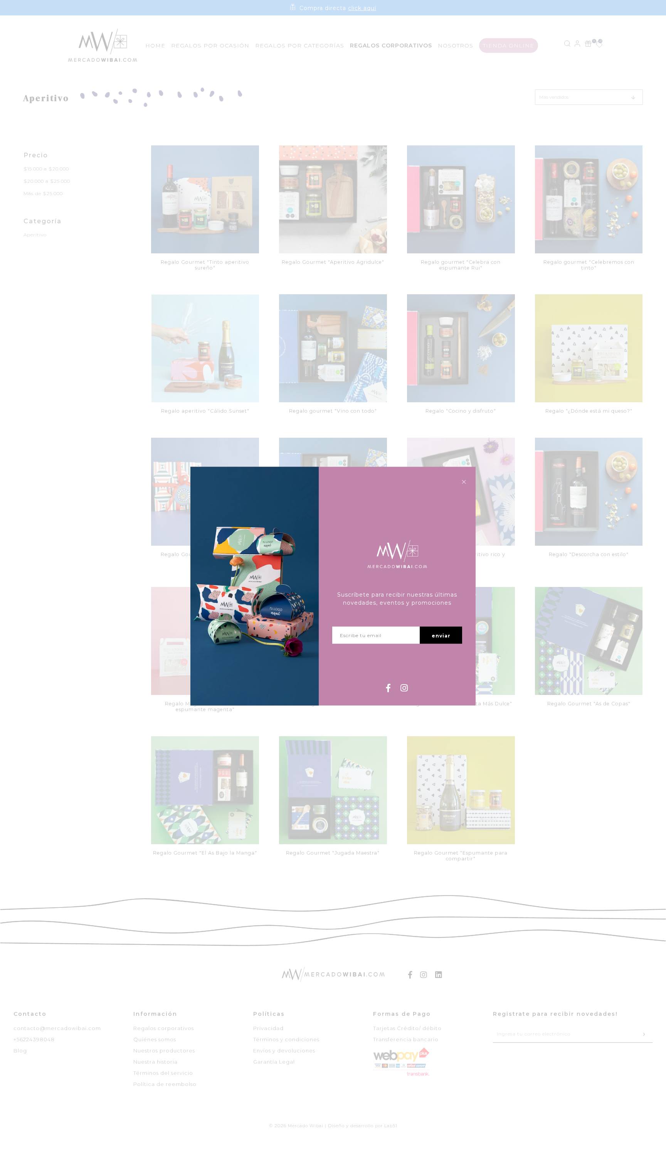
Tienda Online (508, 45)
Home (155, 45)
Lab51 (390, 1125)
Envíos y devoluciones (284, 1050)
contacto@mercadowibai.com (57, 1028)
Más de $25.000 (43, 193)
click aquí (362, 8)
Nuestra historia (155, 1062)
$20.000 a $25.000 (47, 181)
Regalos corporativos (163, 1028)
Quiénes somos (154, 1039)
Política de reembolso (165, 1084)
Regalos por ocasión (210, 45)
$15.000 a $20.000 (46, 169)
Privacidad (268, 1028)
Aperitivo (35, 235)
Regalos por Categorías (299, 45)
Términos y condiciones (286, 1039)
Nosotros (455, 45)
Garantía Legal (274, 1062)
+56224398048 (34, 1039)
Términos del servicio (163, 1073)
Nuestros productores (164, 1050)
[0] (595, 45)
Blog (20, 1050)
